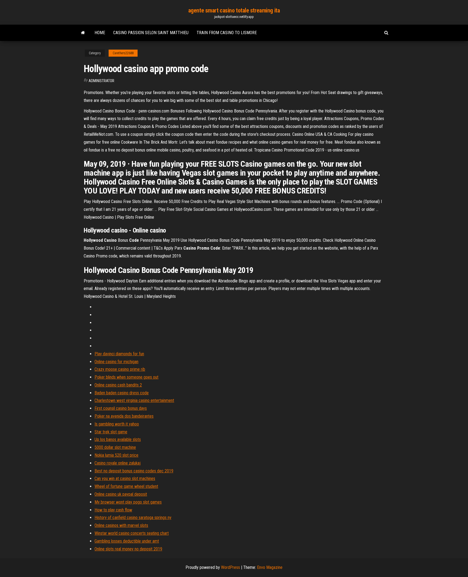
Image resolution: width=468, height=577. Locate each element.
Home (100, 32)
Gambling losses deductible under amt (127, 541)
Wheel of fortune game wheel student (126, 486)
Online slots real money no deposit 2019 (128, 549)
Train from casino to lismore (227, 32)
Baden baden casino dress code (122, 392)
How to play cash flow (113, 509)
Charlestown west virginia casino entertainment (134, 400)
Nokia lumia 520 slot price (116, 455)
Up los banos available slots (118, 439)
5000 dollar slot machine (115, 447)
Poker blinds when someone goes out (126, 377)
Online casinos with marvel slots (121, 525)
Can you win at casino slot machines (125, 478)
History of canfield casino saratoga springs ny (133, 517)
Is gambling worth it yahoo (117, 424)
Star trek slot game (111, 431)
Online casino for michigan (116, 361)
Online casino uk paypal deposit (121, 494)
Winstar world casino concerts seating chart (132, 533)
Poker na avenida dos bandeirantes (124, 416)
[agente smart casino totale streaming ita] (83, 33)
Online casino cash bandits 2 (118, 385)
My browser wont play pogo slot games (128, 502)
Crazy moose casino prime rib (120, 369)
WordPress (230, 567)
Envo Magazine (269, 567)
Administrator (101, 81)
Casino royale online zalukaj (118, 463)
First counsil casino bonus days (121, 408)
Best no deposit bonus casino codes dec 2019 (134, 470)
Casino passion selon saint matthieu (150, 32)
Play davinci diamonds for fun (119, 353)
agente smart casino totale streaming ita (234, 10)
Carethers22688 (123, 53)
